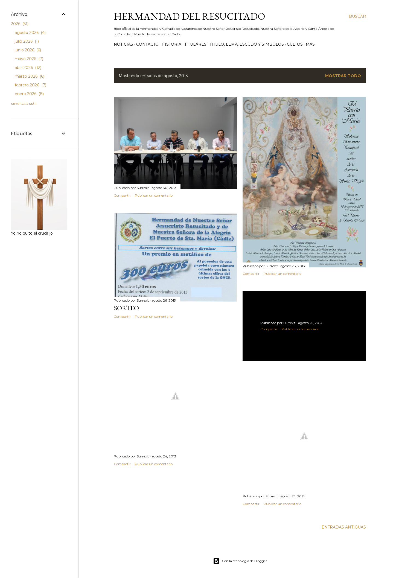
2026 (19, 23)
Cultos (295, 44)
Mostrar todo (343, 75)
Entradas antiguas (344, 527)
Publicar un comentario (154, 195)
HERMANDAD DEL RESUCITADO (189, 16)
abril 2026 (27, 67)
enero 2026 (29, 93)
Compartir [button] (122, 195)
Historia (171, 44)
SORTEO (126, 308)
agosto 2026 (30, 32)
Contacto (147, 44)
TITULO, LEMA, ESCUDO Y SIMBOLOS (246, 44)
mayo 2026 (28, 58)
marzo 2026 (29, 76)
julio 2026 (26, 41)
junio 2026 (27, 50)
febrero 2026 (30, 85)
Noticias (123, 44)
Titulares (195, 44)
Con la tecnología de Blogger (244, 561)
